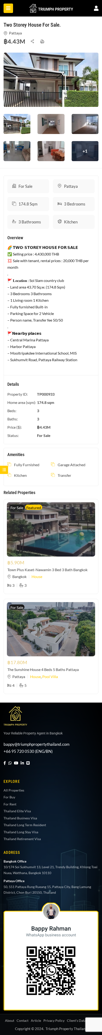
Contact (22, 1020)
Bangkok (19, 576)
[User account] (96, 8)
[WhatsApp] (10, 763)
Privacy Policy (54, 1020)
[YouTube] (16, 763)
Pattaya (15, 33)
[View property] (51, 80)
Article (36, 1020)
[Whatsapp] (88, 964)
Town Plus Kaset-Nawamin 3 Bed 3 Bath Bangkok (47, 569)
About (9, 1020)
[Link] (51, 7)
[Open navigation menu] (8, 8)
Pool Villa (50, 676)
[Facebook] (5, 763)
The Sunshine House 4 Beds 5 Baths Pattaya (43, 669)
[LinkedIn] (22, 763)
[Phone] (88, 993)
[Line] (28, 763)
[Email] (88, 1008)
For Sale (25, 186)
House (37, 576)
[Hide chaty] (88, 1022)
